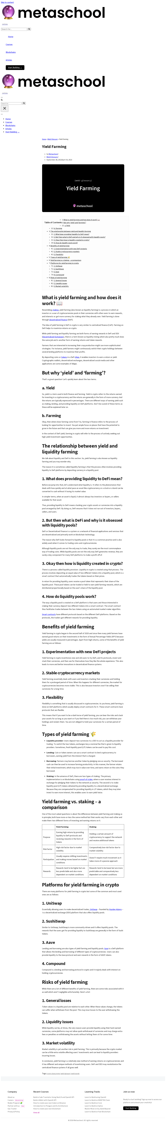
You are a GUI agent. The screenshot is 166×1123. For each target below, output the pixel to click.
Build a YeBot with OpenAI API (44, 1100)
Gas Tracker (12, 1109)
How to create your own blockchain (47, 1109)
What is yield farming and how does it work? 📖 (81, 220)
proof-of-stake (86, 779)
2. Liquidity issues (60, 283)
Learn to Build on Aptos (94, 1106)
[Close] (4, 108)
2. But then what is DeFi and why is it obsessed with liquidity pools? (79, 237)
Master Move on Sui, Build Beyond (97, 1109)
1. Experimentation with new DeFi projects (70, 249)
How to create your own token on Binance (49, 1103)
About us (11, 1097)
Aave (106, 948)
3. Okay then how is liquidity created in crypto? (72, 240)
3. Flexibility (58, 254)
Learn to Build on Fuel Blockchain (97, 1111)
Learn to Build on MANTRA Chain (97, 1100)
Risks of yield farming (58, 277)
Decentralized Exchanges (53, 336)
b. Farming (58, 228)
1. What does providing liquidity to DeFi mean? (71, 234)
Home (10, 36)
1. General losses (60, 280)
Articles (9, 60)
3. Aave (56, 272)
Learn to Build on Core (93, 1103)
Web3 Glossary (53, 139)
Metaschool (53, 154)
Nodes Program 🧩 (15, 1103)
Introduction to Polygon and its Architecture (50, 1106)
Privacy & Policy (14, 1111)
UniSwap (93, 909)
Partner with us (16, 1106)
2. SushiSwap (59, 269)
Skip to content (7, 2)
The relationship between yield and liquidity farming (70, 231)
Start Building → (15, 67)
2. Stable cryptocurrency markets (66, 251)
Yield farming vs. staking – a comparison (65, 260)
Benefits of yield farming (59, 246)
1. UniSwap (58, 266)
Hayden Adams (115, 909)
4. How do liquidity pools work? (66, 243)
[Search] (29, 29)
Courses (9, 44)
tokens (64, 357)
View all (36, 1112)
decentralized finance (58, 319)
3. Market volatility (61, 286)
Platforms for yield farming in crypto (64, 263)
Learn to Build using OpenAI (95, 1097)
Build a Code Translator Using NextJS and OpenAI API (53, 1097)
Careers (15, 1100)
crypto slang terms (53, 1074)
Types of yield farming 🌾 (60, 257)
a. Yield (67, 225)
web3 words (75, 1074)
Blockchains (11, 52)
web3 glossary (66, 1074)
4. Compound (59, 275)
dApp (77, 357)
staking (55, 310)
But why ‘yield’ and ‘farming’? (74, 222)
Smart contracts (49, 614)
